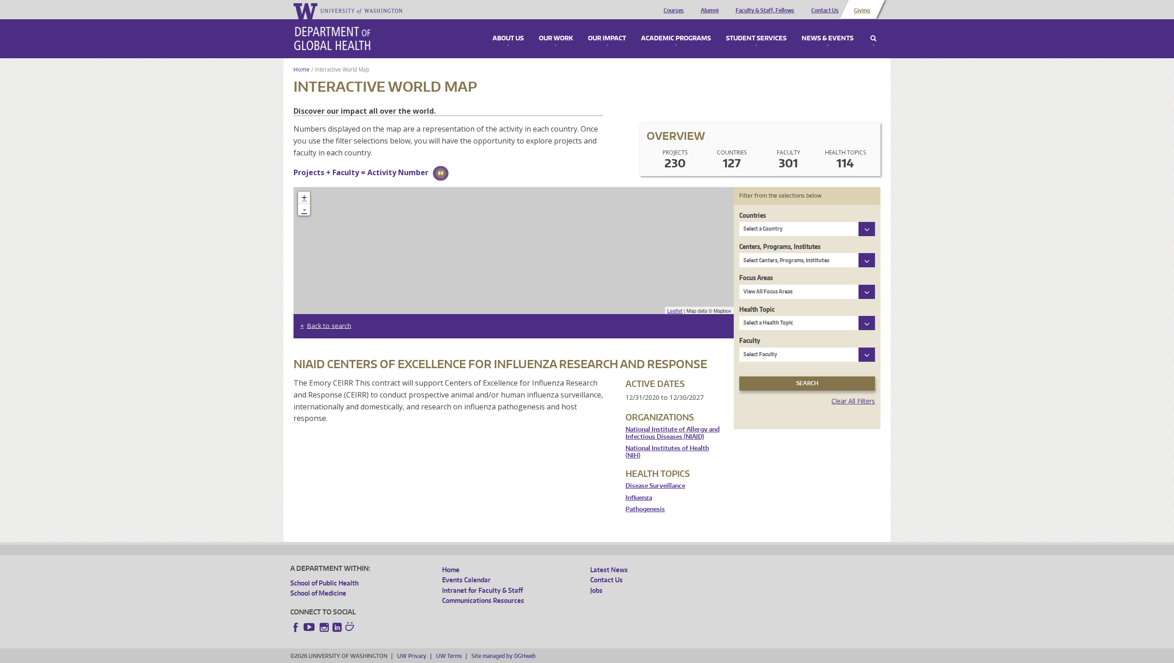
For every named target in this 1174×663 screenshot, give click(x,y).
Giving (862, 10)
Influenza (639, 497)
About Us (508, 38)
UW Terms (449, 655)
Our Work (556, 38)
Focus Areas (756, 278)
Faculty (749, 340)
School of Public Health (324, 583)
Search (873, 38)
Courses (674, 10)
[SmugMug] (350, 627)
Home (302, 69)
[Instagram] (324, 627)
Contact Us (825, 10)
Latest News (609, 570)
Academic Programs (676, 38)
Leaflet (674, 310)
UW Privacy (411, 655)
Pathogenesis (645, 509)
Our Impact (607, 38)
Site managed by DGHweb (503, 655)
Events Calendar (466, 580)
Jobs (596, 590)
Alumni (710, 10)
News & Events (827, 38)
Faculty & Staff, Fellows (765, 10)
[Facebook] (295, 627)
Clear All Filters (853, 401)
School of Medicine (318, 593)
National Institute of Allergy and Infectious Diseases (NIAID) (673, 433)
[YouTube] (310, 627)
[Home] (332, 38)
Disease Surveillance (655, 485)
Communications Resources (483, 600)
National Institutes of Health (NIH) (667, 452)
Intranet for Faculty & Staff (482, 590)
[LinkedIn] (337, 627)
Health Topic (757, 309)
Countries (752, 215)
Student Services (756, 38)
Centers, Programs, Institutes (779, 246)
